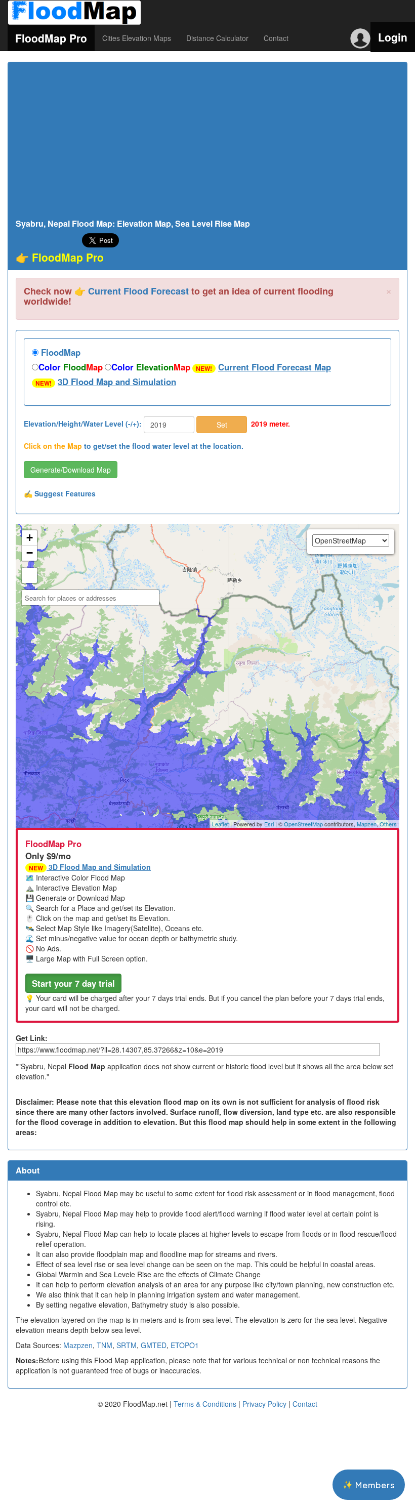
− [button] (29, 553)
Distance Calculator (217, 38)
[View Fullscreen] (29, 575)
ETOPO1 (185, 1345)
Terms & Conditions (205, 1404)
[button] (73, 983)
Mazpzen (78, 1345)
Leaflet (220, 824)
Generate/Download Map (70, 470)
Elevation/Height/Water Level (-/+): (83, 423)
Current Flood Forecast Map (274, 367)
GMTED (154, 1345)
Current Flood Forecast (138, 291)
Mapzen (367, 824)
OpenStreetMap (303, 824)
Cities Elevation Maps (136, 38)
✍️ (60, 493)
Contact (276, 38)
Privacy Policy (264, 1404)
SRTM (126, 1345)
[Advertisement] (207, 143)
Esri (269, 824)
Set (222, 425)
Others (388, 824)
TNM (104, 1345)
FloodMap (59, 352)
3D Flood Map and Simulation (117, 381)
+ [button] (29, 537)
